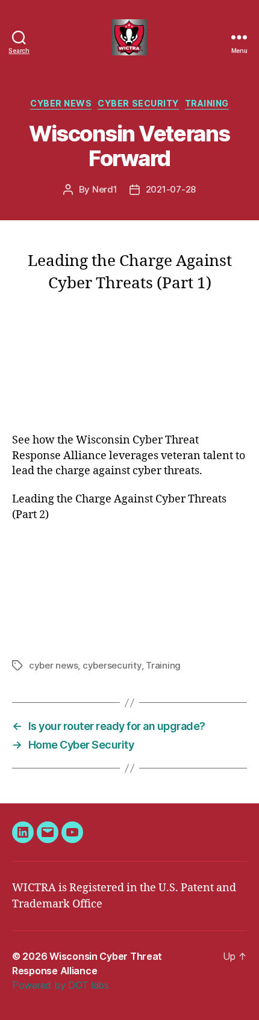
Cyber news (61, 103)
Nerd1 (104, 189)
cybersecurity (112, 665)
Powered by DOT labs (60, 985)
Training (207, 103)
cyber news (53, 665)
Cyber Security (138, 103)
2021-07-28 (171, 189)
